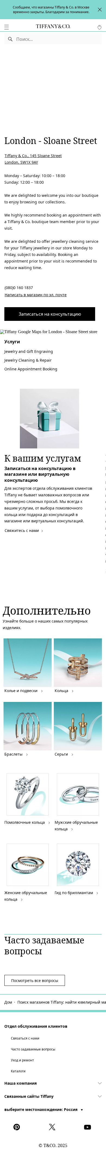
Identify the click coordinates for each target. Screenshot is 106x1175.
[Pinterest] (17, 1127)
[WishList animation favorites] (99, 27)
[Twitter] (53, 1127)
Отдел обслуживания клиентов (35, 1026)
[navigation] (6, 27)
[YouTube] (88, 1127)
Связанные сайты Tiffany (29, 1096)
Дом (8, 1002)
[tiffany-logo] (53, 27)
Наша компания (20, 1083)
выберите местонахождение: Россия (41, 1109)
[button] (6, 27)
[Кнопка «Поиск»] (10, 38)
